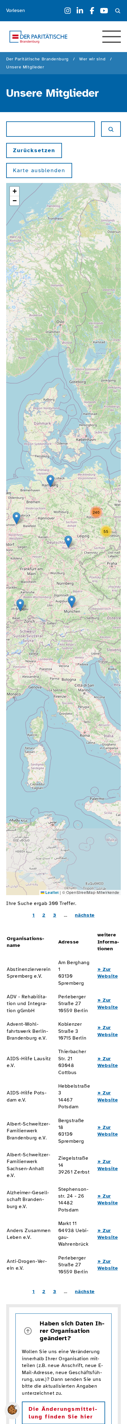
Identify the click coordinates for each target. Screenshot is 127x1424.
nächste (84, 915)
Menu (111, 36)
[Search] (118, 11)
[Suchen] (111, 128)
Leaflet (51, 892)
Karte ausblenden (39, 170)
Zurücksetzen (34, 150)
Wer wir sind (92, 59)
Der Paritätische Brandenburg (37, 59)
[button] (72, 601)
